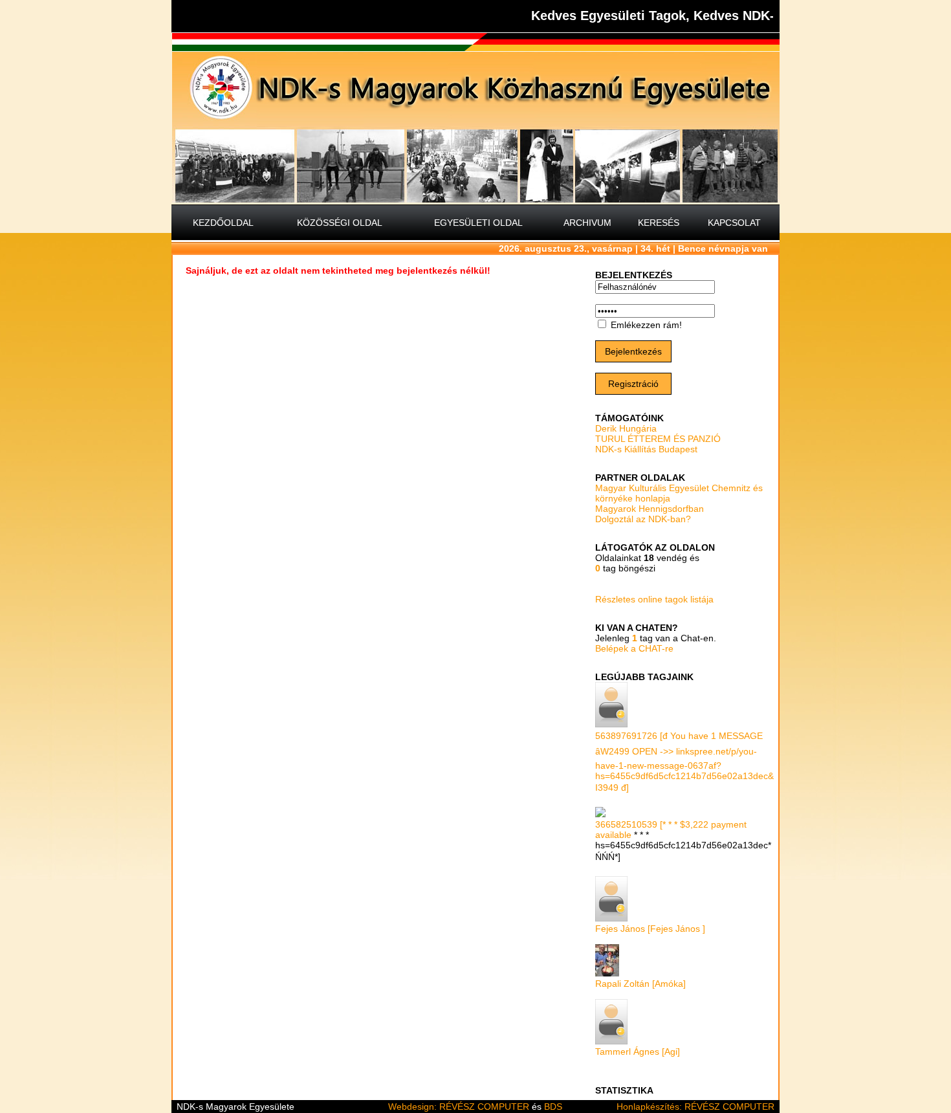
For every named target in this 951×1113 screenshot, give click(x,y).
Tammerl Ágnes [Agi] (637, 1051)
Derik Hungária (626, 428)
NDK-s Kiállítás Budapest (646, 449)
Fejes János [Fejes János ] (650, 928)
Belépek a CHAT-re (634, 648)
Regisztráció (633, 384)
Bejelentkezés (633, 351)
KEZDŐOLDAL (223, 222)
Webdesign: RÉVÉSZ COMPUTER (458, 1106)
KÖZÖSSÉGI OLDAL (339, 222)
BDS (553, 1106)
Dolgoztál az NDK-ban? (643, 519)
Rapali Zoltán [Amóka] (640, 983)
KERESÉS (658, 222)
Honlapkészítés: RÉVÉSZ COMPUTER (695, 1106)
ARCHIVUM (587, 222)
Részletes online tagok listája (654, 599)
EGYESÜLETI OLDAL (478, 222)
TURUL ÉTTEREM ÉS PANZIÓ (658, 439)
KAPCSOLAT (734, 222)
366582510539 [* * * (637, 824)
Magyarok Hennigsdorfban (649, 508)
